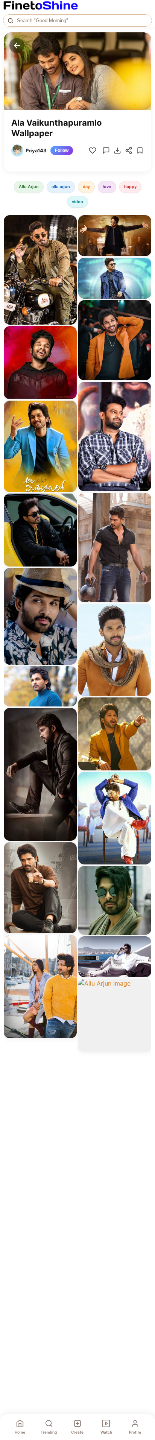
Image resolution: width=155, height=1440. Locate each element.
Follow (61, 150)
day (86, 186)
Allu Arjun (29, 186)
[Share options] (68, 223)
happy (130, 186)
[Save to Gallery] (68, 237)
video (77, 201)
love (107, 186)
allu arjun (61, 186)
